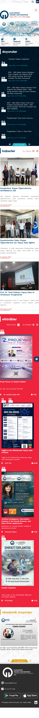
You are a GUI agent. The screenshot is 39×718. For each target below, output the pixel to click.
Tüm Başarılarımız (19, 661)
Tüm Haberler (27, 151)
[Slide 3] (25, 34)
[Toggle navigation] (36, 10)
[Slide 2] (21, 34)
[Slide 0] (13, 34)
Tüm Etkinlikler (27, 325)
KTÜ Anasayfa (17, 2)
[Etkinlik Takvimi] (19, 324)
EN (37, 1)
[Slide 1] (17, 34)
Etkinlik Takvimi (11, 325)
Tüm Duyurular (19, 145)
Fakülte (26, 2)
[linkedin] (35, 702)
